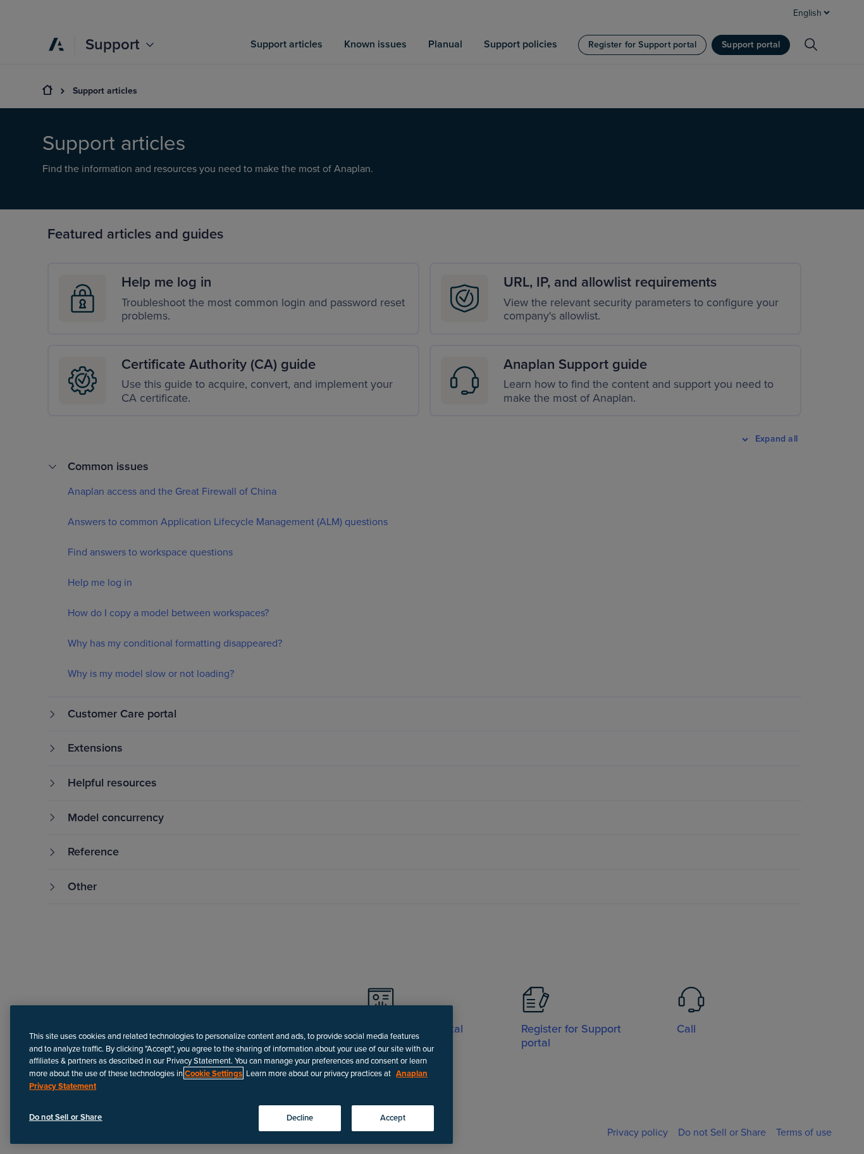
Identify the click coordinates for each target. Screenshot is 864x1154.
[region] (231, 1074)
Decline (300, 1117)
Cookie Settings (213, 1073)
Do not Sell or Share (65, 1117)
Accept (393, 1117)
